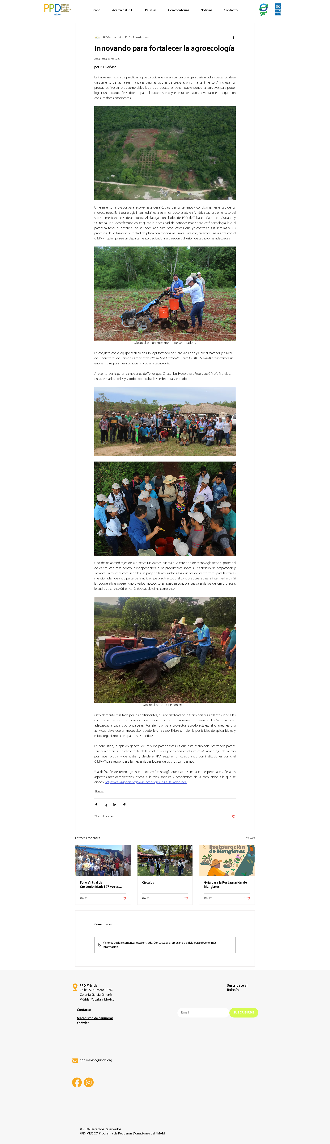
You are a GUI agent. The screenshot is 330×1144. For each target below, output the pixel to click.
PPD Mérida (89, 986)
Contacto (84, 1010)
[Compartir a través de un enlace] (124, 804)
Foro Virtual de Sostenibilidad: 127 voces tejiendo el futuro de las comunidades (99, 885)
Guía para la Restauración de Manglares (225, 885)
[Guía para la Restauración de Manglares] (227, 860)
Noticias (99, 791)
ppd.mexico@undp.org (96, 1060)
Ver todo (250, 837)
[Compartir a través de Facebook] (96, 804)
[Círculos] (165, 860)
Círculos (148, 883)
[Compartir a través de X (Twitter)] (105, 804)
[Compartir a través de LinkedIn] (115, 804)
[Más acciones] (233, 37)
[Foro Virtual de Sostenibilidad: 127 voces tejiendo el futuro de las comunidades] (103, 860)
